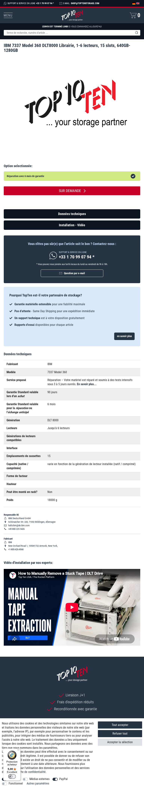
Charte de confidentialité (31, 772)
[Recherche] (136, 33)
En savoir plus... (87, 384)
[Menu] (18, 751)
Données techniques (72, 214)
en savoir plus (124, 336)
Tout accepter (120, 725)
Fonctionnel (16, 783)
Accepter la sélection (120, 742)
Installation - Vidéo (72, 225)
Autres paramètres (38, 783)
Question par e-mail (74, 273)
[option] (72, 314)
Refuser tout (120, 733)
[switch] (12, 776)
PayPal (63, 779)
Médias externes (39, 779)
